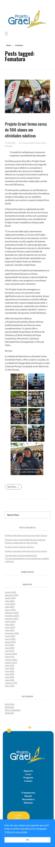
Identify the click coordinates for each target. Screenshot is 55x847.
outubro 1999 (11, 683)
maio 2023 (9, 630)
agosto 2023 (10, 621)
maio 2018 (9, 648)
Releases (8, 146)
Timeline (9, 713)
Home (8, 45)
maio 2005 (9, 671)
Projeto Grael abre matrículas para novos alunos (26, 535)
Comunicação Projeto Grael (34, 143)
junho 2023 (10, 627)
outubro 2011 (11, 662)
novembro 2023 (12, 615)
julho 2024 (9, 601)
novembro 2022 (12, 633)
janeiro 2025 (10, 592)
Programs (28, 777)
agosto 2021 (10, 642)
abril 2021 (9, 645)
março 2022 (10, 639)
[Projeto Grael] (27, 18)
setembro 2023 (11, 618)
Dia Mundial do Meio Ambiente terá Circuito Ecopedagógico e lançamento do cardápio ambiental (27, 558)
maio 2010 (9, 665)
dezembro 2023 (12, 612)
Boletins (9, 704)
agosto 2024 (10, 598)
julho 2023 (9, 624)
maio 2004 (9, 674)
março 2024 (10, 610)
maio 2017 (9, 651)
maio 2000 (9, 680)
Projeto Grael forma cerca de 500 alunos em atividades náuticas (26, 129)
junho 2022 (10, 636)
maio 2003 (9, 677)
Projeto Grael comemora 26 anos (19, 547)
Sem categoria (12, 710)
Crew (28, 774)
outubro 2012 (11, 659)
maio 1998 (9, 686)
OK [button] (27, 840)
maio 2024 (9, 607)
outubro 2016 (11, 653)
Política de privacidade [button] (16, 832)
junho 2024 (10, 604)
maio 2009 (9, 668)
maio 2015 (9, 656)
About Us (28, 770)
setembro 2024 (11, 595)
